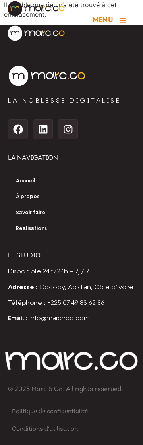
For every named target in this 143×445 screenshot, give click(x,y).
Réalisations (31, 228)
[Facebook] (18, 129)
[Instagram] (68, 129)
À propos (27, 196)
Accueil (25, 181)
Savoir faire (30, 212)
